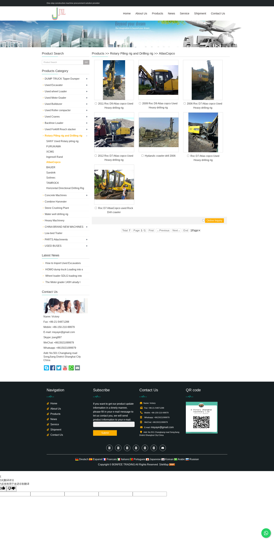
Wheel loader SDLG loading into (63, 275)
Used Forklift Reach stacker (60, 129)
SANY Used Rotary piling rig (62, 141)
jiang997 (57, 337)
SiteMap (164, 464)
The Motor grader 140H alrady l (62, 282)
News (171, 13)
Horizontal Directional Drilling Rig (65, 188)
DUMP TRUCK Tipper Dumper (62, 78)
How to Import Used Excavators (63, 263)
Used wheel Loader (56, 91)
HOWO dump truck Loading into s (64, 269)
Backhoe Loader (54, 123)
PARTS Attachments (56, 239)
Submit (105, 432)
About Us (141, 13)
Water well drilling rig (56, 214)
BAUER (50, 167)
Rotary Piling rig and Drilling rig (131, 53)
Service (184, 13)
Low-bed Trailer (53, 233)
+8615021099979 (66, 347)
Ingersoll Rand (54, 157)
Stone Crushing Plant (57, 208)
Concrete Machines (56, 195)
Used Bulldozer (53, 104)
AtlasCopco (167, 53)
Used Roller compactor (58, 110)
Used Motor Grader (55, 97)
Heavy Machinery (54, 220)
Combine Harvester (56, 201)
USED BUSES (53, 245)
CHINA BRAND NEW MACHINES (64, 226)
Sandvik (50, 172)
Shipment (200, 13)
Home (127, 13)
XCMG (50, 151)
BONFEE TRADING (123, 464)
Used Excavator (54, 85)
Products (157, 13)
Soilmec (50, 177)
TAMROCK (52, 183)
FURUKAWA (53, 146)
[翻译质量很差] (12, 489)
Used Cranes (52, 116)
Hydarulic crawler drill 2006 (160, 155)
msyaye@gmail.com (63, 332)
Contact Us (218, 13)
